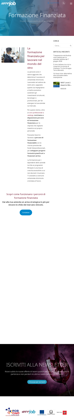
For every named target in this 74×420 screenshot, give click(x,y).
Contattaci (26, 212)
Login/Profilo (54, 3)
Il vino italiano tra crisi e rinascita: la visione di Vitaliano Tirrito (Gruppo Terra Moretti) (62, 67)
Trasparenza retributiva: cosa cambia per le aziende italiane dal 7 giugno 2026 (62, 58)
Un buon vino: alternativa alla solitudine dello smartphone (62, 75)
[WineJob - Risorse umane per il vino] (8, 3)
